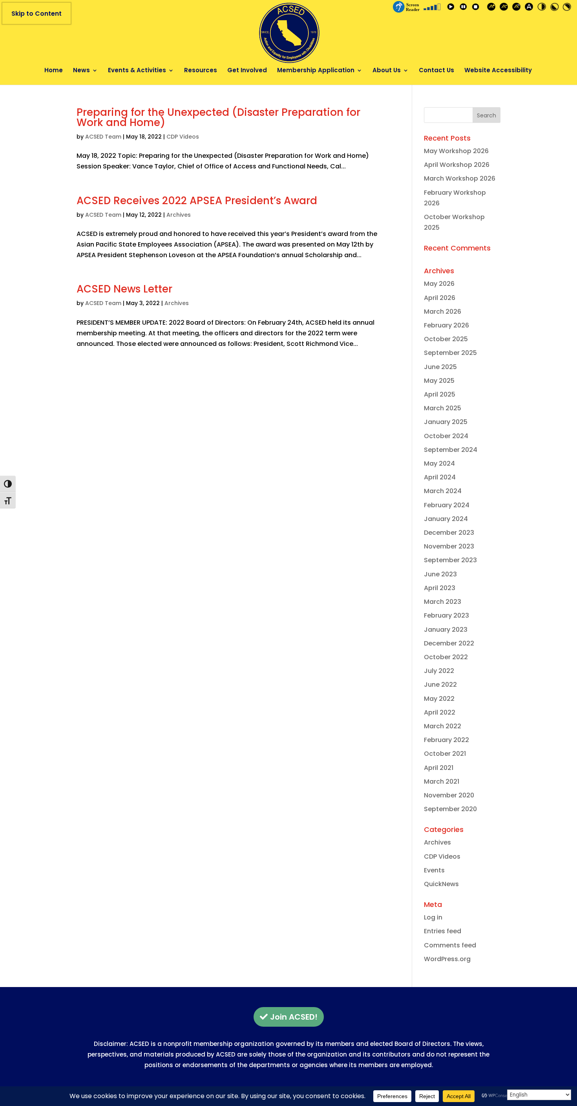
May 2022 (439, 698)
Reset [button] (517, 8)
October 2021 (445, 753)
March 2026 (442, 311)
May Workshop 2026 (456, 150)
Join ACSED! (294, 1016)
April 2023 (439, 587)
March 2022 (442, 726)
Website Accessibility (498, 71)
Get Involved (247, 71)
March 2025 (442, 408)
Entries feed (442, 931)
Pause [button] (464, 8)
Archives (178, 215)
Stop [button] (477, 8)
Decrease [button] (505, 8)
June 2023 (440, 574)
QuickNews (441, 883)
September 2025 (450, 352)
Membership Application (315, 71)
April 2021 (438, 767)
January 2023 (445, 629)
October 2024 (446, 436)
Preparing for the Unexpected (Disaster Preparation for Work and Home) (218, 117)
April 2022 (439, 712)
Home (53, 71)
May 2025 (439, 380)
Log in (433, 917)
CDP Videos (182, 137)
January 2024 (446, 518)
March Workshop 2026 (459, 178)
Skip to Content (36, 13)
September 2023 (450, 560)
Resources (200, 71)
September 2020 (450, 809)
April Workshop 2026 (456, 164)
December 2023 (449, 532)
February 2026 (446, 325)
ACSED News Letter (124, 289)
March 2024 (443, 490)
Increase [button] (492, 8)
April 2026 (439, 297)
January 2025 (445, 421)
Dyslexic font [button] (530, 8)
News (81, 71)
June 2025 (440, 366)
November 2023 (449, 546)
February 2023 (446, 615)
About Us (386, 71)
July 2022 (439, 670)
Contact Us (436, 71)
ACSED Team (103, 137)
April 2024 (440, 477)
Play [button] (452, 8)
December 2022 (449, 643)
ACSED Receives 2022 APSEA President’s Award (197, 201)
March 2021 (441, 781)
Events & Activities (137, 71)
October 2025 (446, 339)
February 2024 (446, 505)
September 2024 (450, 449)
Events (434, 870)
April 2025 (439, 394)
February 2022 (446, 739)
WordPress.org (447, 958)
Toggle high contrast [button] (543, 8)
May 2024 (439, 463)
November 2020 (449, 795)
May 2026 (439, 283)
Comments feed (450, 945)
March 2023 (442, 601)
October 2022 (446, 657)
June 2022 (440, 684)
